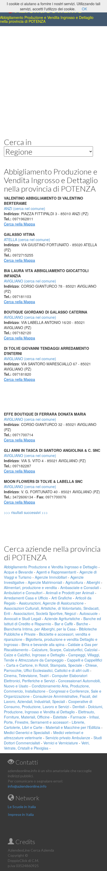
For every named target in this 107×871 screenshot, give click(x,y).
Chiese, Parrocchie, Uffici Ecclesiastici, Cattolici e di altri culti (51, 668)
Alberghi (93, 582)
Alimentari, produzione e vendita (30, 587)
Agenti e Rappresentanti (56, 572)
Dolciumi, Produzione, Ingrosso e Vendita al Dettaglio (53, 709)
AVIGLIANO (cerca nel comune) (30, 281)
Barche (82, 623)
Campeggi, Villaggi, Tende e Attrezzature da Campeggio (52, 657)
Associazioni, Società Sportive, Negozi (45, 613)
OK (84, 8)
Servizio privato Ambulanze (67, 737)
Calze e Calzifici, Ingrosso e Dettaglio (34, 654)
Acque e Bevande (18, 572)
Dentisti (78, 706)
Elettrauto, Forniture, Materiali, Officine (49, 714)
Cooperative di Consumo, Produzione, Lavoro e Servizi (48, 704)
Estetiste (60, 717)
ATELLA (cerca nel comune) (27, 239)
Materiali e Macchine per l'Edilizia (73, 727)
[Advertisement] (53, 78)
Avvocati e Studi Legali (22, 618)
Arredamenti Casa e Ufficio (26, 597)
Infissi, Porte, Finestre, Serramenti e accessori (52, 719)
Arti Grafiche (61, 597)
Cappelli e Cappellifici (84, 660)
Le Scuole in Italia (22, 806)
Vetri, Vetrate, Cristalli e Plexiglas (47, 745)
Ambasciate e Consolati (79, 587)
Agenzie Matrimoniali (45, 582)
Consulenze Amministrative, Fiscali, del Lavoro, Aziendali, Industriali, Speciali (50, 699)
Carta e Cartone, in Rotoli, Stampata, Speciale (44, 665)
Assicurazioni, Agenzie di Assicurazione (51, 603)
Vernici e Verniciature (60, 742)
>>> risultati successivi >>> (34, 512)
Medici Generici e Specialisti (27, 732)
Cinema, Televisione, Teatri (26, 675)
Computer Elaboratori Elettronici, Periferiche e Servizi (45, 678)
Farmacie (78, 717)
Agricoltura (74, 582)
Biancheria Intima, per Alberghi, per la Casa (40, 629)
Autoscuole (88, 613)
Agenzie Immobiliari (51, 577)
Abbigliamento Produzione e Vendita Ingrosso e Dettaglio (50, 566)
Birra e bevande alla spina (43, 644)
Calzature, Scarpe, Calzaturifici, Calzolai (64, 649)
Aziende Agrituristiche (62, 618)
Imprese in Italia (21, 814)
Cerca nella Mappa (19, 224)
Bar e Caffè (64, 623)
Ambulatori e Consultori (23, 592)
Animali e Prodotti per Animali (70, 592)
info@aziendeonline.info (27, 786)
